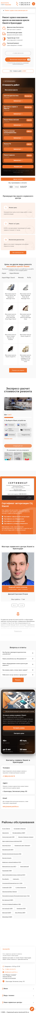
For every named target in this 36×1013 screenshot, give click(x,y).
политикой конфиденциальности (21, 63)
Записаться (17, 101)
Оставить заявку (19, 728)
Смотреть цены (19, 733)
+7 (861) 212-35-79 (24, 3)
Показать (18, 680)
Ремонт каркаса (9, 155)
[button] (14, 605)
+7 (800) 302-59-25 (24, 4)
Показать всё (18, 166)
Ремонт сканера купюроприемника (10, 132)
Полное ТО (7, 144)
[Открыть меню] (33, 3)
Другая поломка (18, 179)
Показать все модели (18, 370)
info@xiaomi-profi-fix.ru (11, 806)
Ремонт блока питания (11, 120)
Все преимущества (18, 252)
